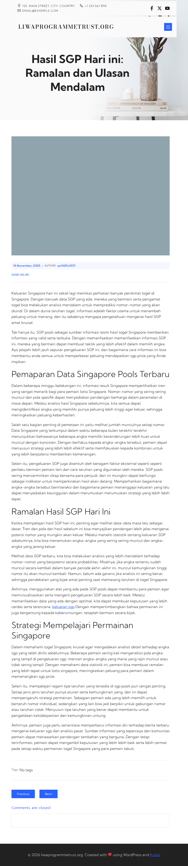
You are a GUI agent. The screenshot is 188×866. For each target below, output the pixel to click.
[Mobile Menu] (168, 27)
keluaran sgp (63, 606)
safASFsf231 (66, 266)
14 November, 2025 (26, 266)
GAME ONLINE (20, 275)
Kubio (155, 854)
